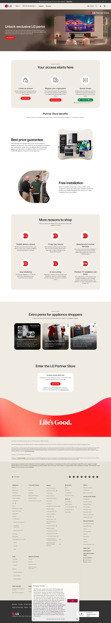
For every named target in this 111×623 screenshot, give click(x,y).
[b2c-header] (96, 6)
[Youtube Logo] (85, 477)
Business (48, 6)
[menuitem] (19, 517)
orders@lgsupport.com (64, 389)
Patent (26, 607)
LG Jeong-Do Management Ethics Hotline (91, 614)
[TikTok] (93, 477)
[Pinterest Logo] (81, 477)
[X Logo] (73, 477)
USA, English (16, 476)
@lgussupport (87, 562)
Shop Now (69, 1)
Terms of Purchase (21, 457)
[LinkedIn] (89, 477)
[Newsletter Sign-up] (97, 477)
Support (41, 6)
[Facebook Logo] (70, 477)
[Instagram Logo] (77, 477)
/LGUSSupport (88, 560)
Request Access (55, 100)
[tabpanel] (27, 336)
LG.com (83, 444)
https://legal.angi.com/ (29, 451)
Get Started (10, 37)
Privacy (20, 604)
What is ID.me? (87, 102)
